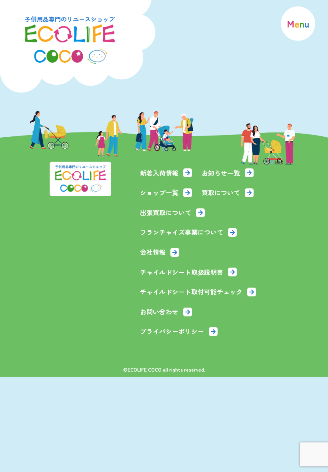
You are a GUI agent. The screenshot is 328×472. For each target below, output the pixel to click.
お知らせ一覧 (221, 173)
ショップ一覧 (159, 192)
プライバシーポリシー (172, 331)
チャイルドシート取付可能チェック (191, 291)
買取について (221, 192)
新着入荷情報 (159, 173)
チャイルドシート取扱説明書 (181, 272)
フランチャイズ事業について (181, 232)
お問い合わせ (159, 311)
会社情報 (153, 252)
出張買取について (165, 212)
